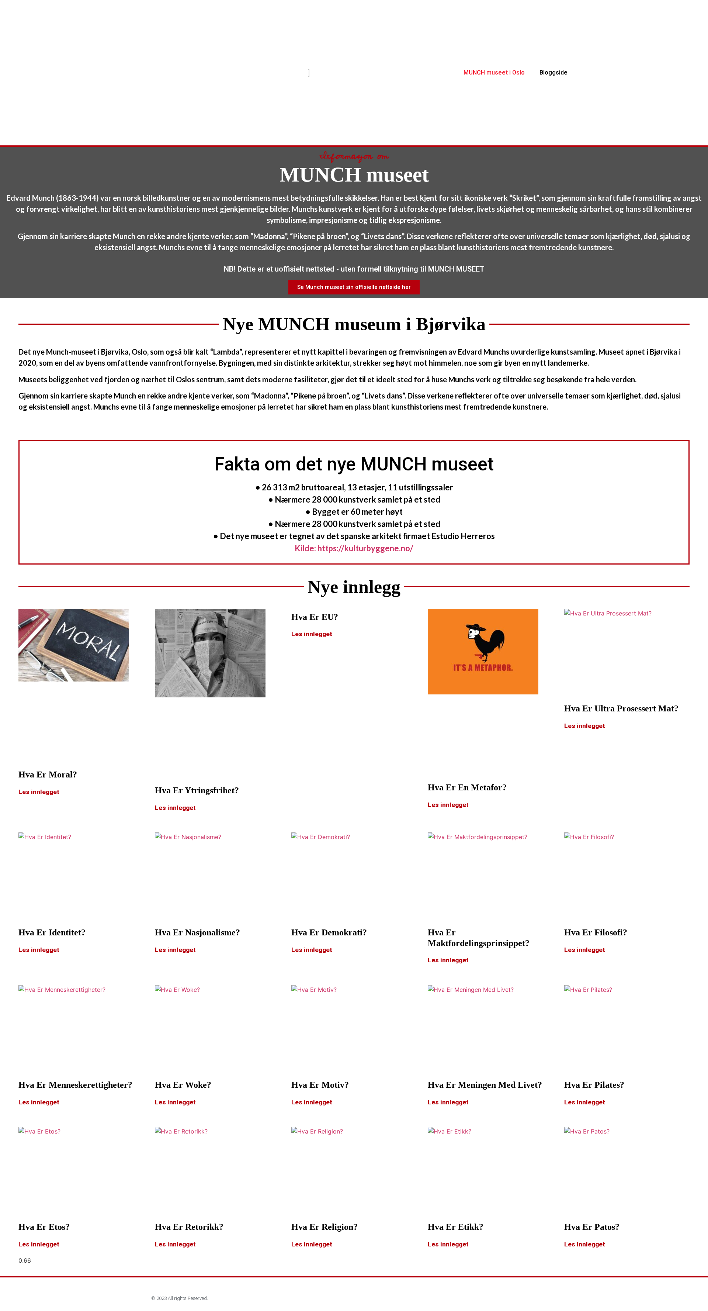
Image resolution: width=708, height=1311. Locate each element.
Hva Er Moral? (47, 774)
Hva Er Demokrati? (329, 932)
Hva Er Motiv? (320, 1085)
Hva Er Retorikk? (189, 1227)
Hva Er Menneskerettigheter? (75, 1085)
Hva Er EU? (314, 617)
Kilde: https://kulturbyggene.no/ (354, 548)
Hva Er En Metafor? (467, 787)
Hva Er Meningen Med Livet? (485, 1085)
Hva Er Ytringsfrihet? (197, 790)
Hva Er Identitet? (52, 932)
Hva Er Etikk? (455, 1227)
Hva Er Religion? (324, 1227)
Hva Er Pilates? (594, 1085)
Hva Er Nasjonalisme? (197, 932)
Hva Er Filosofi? (595, 932)
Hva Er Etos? (44, 1227)
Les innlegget (38, 792)
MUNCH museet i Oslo (494, 72)
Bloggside (553, 72)
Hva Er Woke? (183, 1085)
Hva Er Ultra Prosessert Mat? (621, 708)
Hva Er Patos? (592, 1227)
